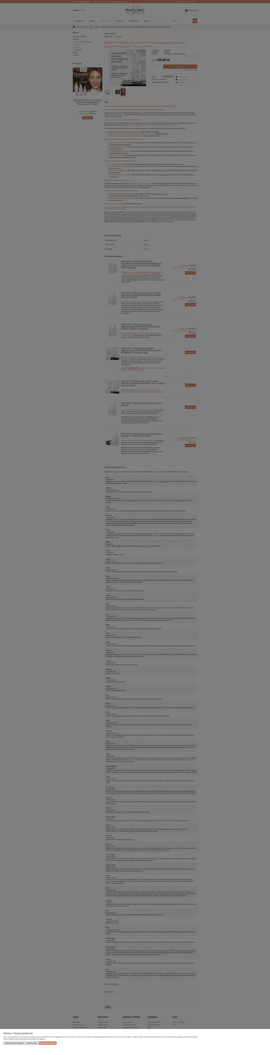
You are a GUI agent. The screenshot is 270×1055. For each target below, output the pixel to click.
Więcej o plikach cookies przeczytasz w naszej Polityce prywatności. (24, 1039)
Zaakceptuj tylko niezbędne (14, 1043)
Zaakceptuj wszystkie (47, 1043)
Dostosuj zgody (32, 1043)
